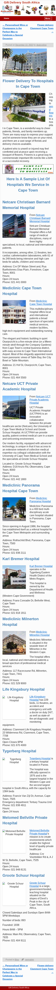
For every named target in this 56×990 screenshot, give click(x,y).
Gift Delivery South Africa (22, 2)
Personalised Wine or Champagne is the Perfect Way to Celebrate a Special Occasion (15, 32)
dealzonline (41, 45)
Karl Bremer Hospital (41, 566)
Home (6, 18)
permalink (29, 959)
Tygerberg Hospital (40, 758)
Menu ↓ (48, 18)
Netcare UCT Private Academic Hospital (40, 399)
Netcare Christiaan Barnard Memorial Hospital (40, 218)
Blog (17, 959)
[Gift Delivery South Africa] (28, 10)
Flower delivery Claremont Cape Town (42, 28)
